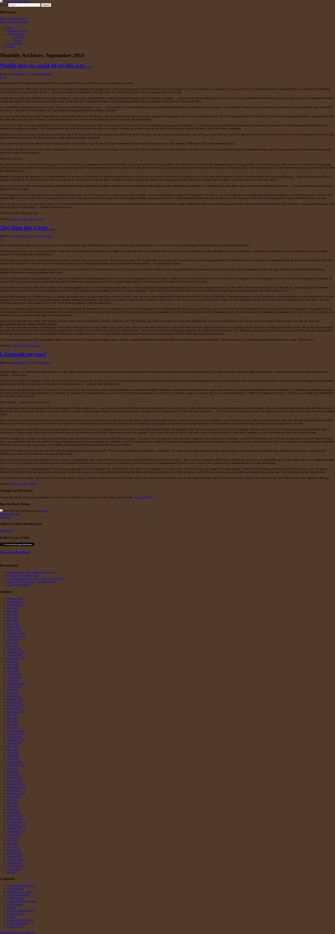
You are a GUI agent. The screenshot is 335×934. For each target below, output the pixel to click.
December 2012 (16, 859)
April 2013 (13, 846)
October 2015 (14, 762)
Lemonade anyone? (23, 354)
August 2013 (14, 834)
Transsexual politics (18, 923)
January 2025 (14, 601)
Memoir (11, 907)
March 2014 (13, 812)
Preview (18, 37)
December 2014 (16, 784)
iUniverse (5, 517)
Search (4, 4)
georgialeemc (45, 74)
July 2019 (12, 680)
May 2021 (12, 645)
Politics (11, 916)
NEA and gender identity (21, 910)
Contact (11, 46)
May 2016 (12, 752)
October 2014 (14, 790)
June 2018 (12, 689)
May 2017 (12, 721)
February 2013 (15, 853)
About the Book (16, 33)
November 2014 (16, 787)
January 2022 (14, 629)
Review (18, 40)
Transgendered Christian (20, 920)
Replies (34, 345)
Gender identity (15, 898)
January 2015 (14, 780)
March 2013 (13, 850)
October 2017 (14, 708)
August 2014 (14, 796)
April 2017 (13, 724)
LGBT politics (15, 904)
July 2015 (12, 768)
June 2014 (12, 802)
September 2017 (16, 711)
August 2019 (14, 677)
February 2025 (15, 598)
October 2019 (14, 673)
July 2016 (12, 746)
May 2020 (12, 667)
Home (10, 27)
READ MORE (143, 497)
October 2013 (14, 828)
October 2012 (14, 862)
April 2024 (13, 607)
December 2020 (16, 651)
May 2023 (12, 614)
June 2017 (12, 717)
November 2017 (16, 705)
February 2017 (15, 730)
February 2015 (15, 777)
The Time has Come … (27, 227)
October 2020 (14, 655)
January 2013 (14, 856)
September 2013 (16, 831)
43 (1, 239)
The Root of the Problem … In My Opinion (31, 581)
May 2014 (12, 806)
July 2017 (12, 714)
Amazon (44, 510)
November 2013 (16, 824)
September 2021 (16, 636)
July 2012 (12, 872)
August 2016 (14, 743)
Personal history (16, 913)
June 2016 (12, 749)
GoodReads (6, 530)
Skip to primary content (13, 18)
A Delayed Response (18, 584)
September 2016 (16, 739)
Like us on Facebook (15, 552)
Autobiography (15, 888)
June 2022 (12, 620)
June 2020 (12, 664)
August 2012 (14, 868)
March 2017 (13, 727)
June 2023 (12, 611)
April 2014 (13, 809)
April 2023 (13, 617)
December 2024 (16, 604)
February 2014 (15, 815)
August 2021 (14, 639)
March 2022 (13, 626)
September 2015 (16, 765)
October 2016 (14, 736)
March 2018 (13, 695)
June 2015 (12, 771)
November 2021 (16, 633)
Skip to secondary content (14, 21)
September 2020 (16, 658)
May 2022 (12, 623)
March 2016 (13, 758)
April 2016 (13, 755)
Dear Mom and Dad (18, 894)
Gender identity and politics (22, 901)
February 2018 (15, 699)
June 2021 (12, 642)
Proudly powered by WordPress (17, 932)
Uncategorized (19, 219)
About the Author (16, 30)
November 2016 (16, 733)
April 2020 (13, 670)
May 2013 (12, 843)
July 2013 (12, 837)
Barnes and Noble (10, 513)
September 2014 (16, 793)
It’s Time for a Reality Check (23, 575)
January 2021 (14, 648)
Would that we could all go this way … (46, 65)
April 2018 (13, 692)
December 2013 (16, 821)
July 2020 (12, 661)
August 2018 (14, 686)
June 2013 (12, 840)
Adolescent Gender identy (21, 885)
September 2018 (16, 683)
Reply (33, 483)
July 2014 (12, 799)
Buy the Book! (15, 43)
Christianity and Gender (20, 891)
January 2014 (14, 818)
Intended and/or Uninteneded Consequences (31, 572)
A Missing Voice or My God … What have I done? (35, 578)
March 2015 (13, 774)
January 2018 (14, 702)
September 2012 (16, 865)
